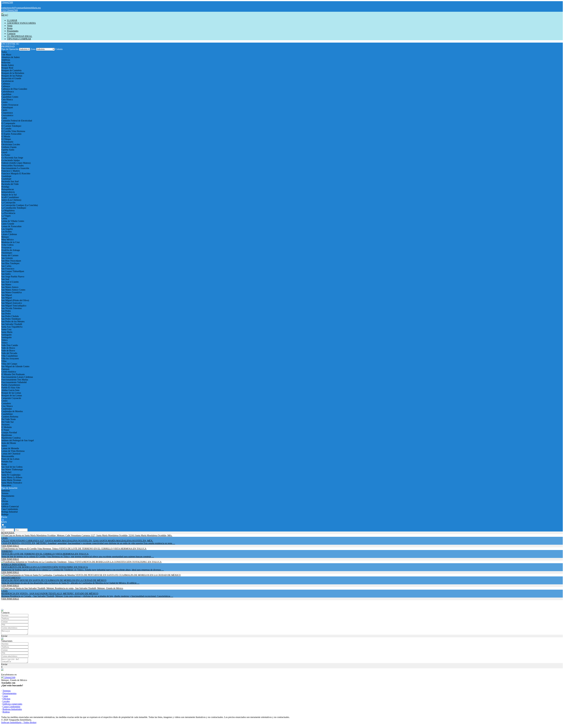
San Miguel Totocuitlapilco (13, 305)
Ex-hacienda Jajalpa (10, 160)
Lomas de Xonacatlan (11, 226)
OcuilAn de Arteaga (10, 250)
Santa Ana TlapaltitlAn (11, 327)
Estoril (4, 152)
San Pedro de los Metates (13, 321)
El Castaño (6, 128)
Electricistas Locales (10, 144)
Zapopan (5, 369)
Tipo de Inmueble (9, 488)
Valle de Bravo (8, 348)
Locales (4, 504)
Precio (4, 517)
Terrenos (6, 690)
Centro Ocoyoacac (10, 105)
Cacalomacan (7, 81)
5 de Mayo (6, 54)
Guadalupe (6, 176)
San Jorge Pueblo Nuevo (12, 276)
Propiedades (12, 31)
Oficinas (6, 698)
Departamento (7, 496)
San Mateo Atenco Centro (13, 290)
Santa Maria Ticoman (11, 480)
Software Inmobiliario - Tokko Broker (18, 722)
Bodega (4, 514)
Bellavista (5, 62)
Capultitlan (6, 94)
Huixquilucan (7, 189)
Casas (5, 696)
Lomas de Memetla (10, 448)
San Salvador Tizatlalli (11, 324)
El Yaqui (5, 430)
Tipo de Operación (10, 49)
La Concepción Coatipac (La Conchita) (19, 205)
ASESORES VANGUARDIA (21, 23)
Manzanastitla (7, 456)
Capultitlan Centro (9, 97)
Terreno (4, 493)
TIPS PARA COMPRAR (19, 39)
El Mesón (5, 136)
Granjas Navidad (9, 432)
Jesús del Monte (8, 443)
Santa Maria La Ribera (11, 477)
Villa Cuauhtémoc (9, 356)
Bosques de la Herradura (12, 73)
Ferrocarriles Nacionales (12, 165)
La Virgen (6, 216)
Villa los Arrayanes (10, 358)
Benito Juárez (7, 65)
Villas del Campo (9, 363)
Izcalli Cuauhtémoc (10, 197)
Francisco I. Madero (10, 171)
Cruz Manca (7, 406)
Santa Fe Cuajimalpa (10, 474)
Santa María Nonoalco (11, 482)
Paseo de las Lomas (10, 459)
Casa (3, 498)
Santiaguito (6, 334)
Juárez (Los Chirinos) (11, 200)
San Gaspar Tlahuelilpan (12, 271)
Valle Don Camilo (9, 345)
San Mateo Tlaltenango (12, 469)
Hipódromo (6, 435)
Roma (4, 464)
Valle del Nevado (9, 353)
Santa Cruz (6, 329)
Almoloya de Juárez (10, 57)
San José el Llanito (10, 282)
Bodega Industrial (9, 511)
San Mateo (6, 284)
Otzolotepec (6, 253)
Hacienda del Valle (10, 184)
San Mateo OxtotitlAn (11, 292)
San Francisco (7, 268)
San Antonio (7, 258)
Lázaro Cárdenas (9, 234)
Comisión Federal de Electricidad (16, 120)
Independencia (8, 192)
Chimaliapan (7, 107)
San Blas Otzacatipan (11, 260)
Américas (5, 60)
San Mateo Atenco (9, 287)
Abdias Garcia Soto (10, 390)
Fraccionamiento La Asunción (15, 168)
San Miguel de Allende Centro (15, 366)
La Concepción (8, 202)
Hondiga (5, 186)
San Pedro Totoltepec (11, 319)
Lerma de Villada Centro (12, 221)
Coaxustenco (7, 115)
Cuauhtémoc (7, 414)
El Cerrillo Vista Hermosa (13, 131)
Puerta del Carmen (9, 255)
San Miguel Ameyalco (11, 303)
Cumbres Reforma (9, 416)
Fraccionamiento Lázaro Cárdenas (17, 377)
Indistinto (5, 490)
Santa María (6, 332)
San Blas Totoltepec (10, 263)
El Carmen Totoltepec (11, 126)
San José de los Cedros (11, 467)
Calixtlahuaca (7, 91)
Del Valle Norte (8, 419)
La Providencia (8, 213)
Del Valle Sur (7, 422)
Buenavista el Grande (11, 78)
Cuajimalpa (6, 408)
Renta (9, 28)
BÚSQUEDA (7, 532)
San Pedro (6, 311)
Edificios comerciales (12, 704)
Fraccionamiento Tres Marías (14, 379)
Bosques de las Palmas (11, 75)
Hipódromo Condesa (11, 437)
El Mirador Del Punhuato (13, 374)
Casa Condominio (9, 509)
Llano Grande (7, 223)
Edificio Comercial (10, 506)
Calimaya (5, 83)
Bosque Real (7, 68)
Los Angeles (7, 229)
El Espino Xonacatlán (11, 134)
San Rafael (6, 472)
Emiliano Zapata (8, 147)
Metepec (5, 237)
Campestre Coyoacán (11, 398)
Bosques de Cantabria (11, 70)
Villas (3, 361)
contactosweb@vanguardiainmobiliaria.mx (21, 7)
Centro (4, 102)
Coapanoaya (7, 112)
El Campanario (8, 123)
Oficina (4, 501)
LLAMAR (12, 20)
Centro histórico (8, 371)
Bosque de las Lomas (11, 393)
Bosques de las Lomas (11, 395)
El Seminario (7, 142)
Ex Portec (5, 155)
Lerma (4, 218)
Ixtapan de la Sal (9, 194)
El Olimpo (6, 139)
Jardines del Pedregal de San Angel (17, 440)
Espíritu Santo (7, 149)
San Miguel (6, 295)
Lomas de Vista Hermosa (13, 451)
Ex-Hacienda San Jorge (12, 157)
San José (5, 279)
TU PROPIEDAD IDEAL (19, 36)
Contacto (11, 33)
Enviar (4, 636)
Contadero (6, 403)
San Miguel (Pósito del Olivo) (15, 300)
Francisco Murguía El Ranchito (15, 173)
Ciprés (4, 110)
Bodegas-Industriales (12, 709)
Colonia (59, 49)
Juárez (4, 445)
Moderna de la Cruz (10, 242)
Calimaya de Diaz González (14, 89)
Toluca (4, 340)
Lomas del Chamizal (10, 453)
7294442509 (9, 677)
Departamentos (9, 693)
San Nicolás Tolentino (11, 308)
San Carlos (6, 266)
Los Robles (6, 231)
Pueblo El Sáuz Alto (10, 387)
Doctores (5, 424)
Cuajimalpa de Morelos (12, 411)
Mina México (7, 239)
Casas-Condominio (11, 706)
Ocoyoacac (6, 247)
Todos (4, 52)
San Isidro (6, 274)
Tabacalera (6, 485)
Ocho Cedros (7, 245)
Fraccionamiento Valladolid (14, 382)
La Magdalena (8, 210)
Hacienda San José (10, 181)
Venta (9, 25)
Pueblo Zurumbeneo (10, 385)
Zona (33, 49)
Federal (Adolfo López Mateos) (16, 163)
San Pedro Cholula (10, 316)
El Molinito (6, 427)
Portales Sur (6, 461)
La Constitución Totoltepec (13, 208)
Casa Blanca (7, 99)
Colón (4, 118)
